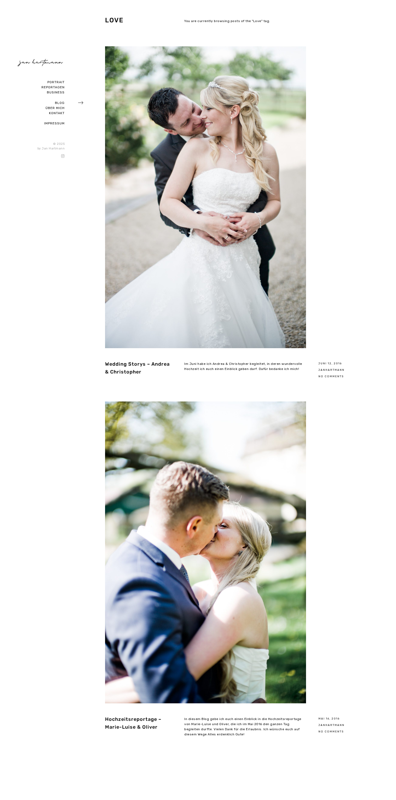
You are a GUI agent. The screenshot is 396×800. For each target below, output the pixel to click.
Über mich (55, 108)
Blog (60, 103)
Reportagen (53, 87)
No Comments (331, 376)
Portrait (56, 82)
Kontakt (57, 113)
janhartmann (331, 369)
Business (56, 92)
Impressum (54, 123)
